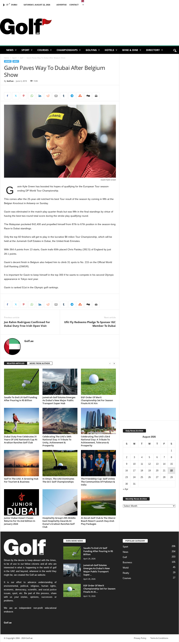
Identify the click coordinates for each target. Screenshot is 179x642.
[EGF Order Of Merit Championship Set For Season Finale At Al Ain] (98, 382)
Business (127, 562)
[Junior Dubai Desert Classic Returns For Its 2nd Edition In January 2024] (21, 502)
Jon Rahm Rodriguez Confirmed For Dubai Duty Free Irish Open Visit (27, 323)
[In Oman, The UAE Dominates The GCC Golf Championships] (59, 463)
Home (6, 58)
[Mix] (79, 95)
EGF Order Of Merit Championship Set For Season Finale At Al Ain (97, 400)
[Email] (55, 95)
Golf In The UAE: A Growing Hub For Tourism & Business (21, 480)
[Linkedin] (39, 95)
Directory (153, 50)
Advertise (61, 4)
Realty (126, 573)
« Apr (125, 489)
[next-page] (114, 363)
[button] (175, 51)
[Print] (95, 95)
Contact (73, 4)
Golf (21, 58)
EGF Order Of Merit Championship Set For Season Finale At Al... (99, 588)
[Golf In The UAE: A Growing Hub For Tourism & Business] (21, 463)
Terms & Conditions (159, 638)
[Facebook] (7, 95)
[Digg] (87, 95)
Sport (25, 50)
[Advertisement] (149, 153)
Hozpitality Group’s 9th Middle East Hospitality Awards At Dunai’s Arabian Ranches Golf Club (59, 522)
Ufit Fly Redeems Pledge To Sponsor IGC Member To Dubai (90, 323)
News (9, 50)
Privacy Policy (140, 638)
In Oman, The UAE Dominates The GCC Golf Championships (58, 480)
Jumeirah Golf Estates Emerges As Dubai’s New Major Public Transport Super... (96, 570)
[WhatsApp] (31, 95)
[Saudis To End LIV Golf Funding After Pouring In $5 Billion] (21, 382)
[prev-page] (110, 363)
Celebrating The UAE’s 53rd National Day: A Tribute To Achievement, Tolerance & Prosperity (95, 441)
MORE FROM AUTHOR (40, 363)
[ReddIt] (47, 95)
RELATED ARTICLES (15, 363)
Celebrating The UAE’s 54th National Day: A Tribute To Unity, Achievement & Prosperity (56, 441)
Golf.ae (10, 81)
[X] (15, 95)
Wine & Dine (130, 50)
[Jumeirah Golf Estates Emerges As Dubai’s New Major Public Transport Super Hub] (59, 382)
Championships (67, 50)
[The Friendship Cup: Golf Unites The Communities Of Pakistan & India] (98, 463)
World (125, 567)
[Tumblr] (63, 95)
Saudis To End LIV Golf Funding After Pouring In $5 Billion (20, 399)
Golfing (91, 50)
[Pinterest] (23, 95)
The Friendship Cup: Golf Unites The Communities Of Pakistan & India (98, 481)
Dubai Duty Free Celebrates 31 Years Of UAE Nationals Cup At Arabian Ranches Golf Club (20, 439)
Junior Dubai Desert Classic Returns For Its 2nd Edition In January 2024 (19, 520)
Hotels (109, 50)
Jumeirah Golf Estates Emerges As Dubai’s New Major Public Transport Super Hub (58, 400)
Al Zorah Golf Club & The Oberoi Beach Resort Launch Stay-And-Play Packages (98, 520)
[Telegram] (71, 95)
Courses (43, 50)
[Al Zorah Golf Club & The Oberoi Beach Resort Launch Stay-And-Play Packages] (98, 502)
